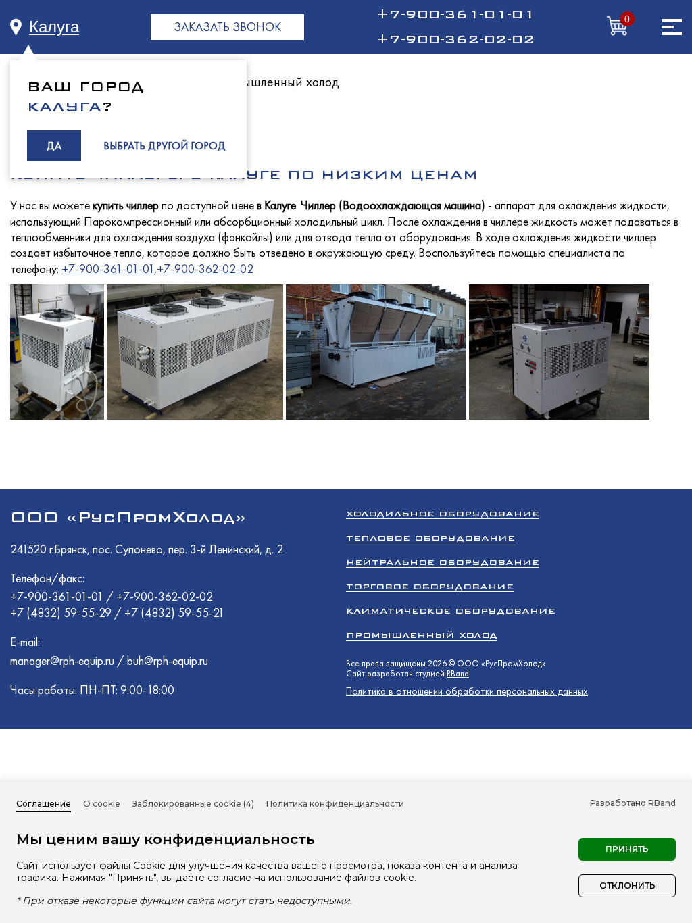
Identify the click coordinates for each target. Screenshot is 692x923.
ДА (54, 146)
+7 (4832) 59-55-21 (174, 612)
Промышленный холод (275, 82)
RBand (458, 673)
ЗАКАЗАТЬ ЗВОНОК (227, 26)
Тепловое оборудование (430, 537)
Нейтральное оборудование (442, 562)
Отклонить (627, 885)
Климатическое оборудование (450, 610)
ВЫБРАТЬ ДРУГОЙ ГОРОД (164, 146)
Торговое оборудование (430, 586)
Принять (627, 849)
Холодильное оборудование (442, 513)
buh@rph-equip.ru (167, 660)
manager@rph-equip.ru (62, 660)
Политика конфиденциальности (335, 804)
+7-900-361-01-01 (455, 14)
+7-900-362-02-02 (455, 39)
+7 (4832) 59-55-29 (62, 612)
